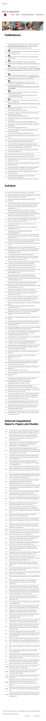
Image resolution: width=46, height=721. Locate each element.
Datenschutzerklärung (10, 714)
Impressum (36, 716)
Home (12, 14)
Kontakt (27, 716)
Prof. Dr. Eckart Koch (10, 12)
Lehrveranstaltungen (27, 14)
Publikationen (39, 14)
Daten (18, 14)
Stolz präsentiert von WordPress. (29, 711)
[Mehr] (5, 15)
